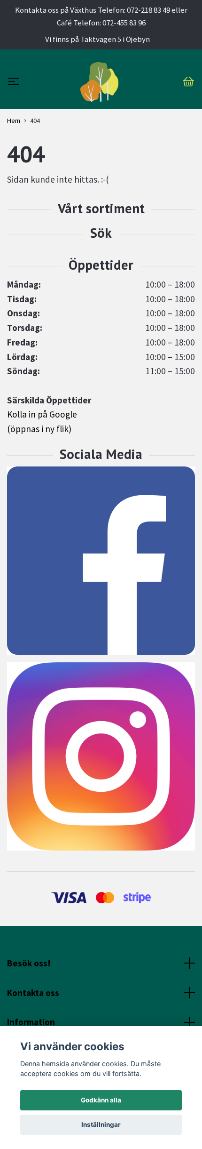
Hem (13, 120)
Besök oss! (29, 963)
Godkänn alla (101, 1100)
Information (31, 1022)
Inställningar (101, 1124)
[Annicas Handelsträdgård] (99, 81)
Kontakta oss (33, 992)
